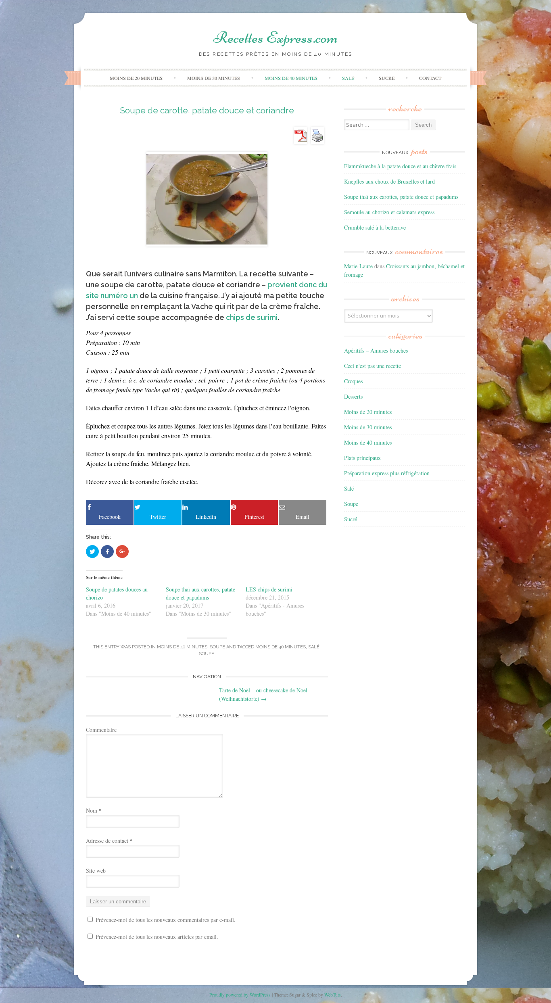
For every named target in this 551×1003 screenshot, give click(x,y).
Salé (348, 78)
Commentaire (101, 729)
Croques (353, 381)
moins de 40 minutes (280, 647)
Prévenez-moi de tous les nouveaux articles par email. (157, 936)
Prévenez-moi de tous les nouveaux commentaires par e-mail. (166, 920)
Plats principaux (362, 458)
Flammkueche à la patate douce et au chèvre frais (400, 166)
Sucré (386, 78)
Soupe (217, 647)
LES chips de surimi (269, 589)
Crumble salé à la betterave (375, 227)
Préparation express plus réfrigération (387, 473)
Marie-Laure (358, 266)
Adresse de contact (109, 840)
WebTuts (332, 994)
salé (313, 647)
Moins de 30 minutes (213, 78)
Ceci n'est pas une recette (372, 366)
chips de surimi (252, 317)
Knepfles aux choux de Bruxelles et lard (389, 181)
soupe (206, 653)
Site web (96, 870)
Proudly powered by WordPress (240, 994)
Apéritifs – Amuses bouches (376, 350)
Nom (94, 810)
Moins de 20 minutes (136, 78)
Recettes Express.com (275, 37)
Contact (430, 78)
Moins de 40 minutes (291, 78)
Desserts (353, 396)
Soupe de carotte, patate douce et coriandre (207, 110)
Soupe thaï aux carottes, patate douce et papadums (200, 593)
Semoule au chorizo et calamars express (389, 212)
